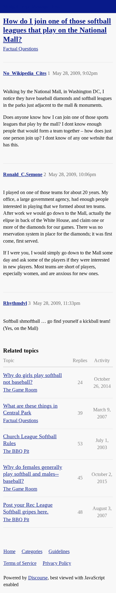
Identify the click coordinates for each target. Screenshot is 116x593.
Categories (32, 551)
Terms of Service (20, 563)
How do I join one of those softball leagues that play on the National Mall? (57, 30)
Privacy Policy (57, 563)
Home (9, 551)
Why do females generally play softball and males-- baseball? (32, 474)
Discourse (38, 577)
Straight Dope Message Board (32, 6)
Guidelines (59, 551)
